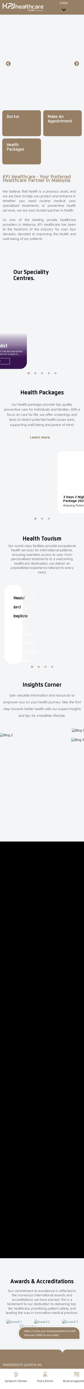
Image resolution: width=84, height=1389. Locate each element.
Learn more (40, 437)
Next (76, 63)
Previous (8, 63)
